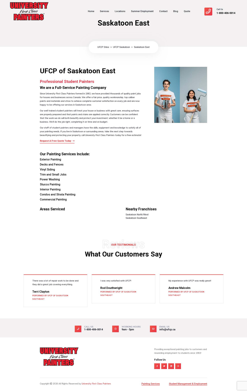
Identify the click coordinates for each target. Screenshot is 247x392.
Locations (120, 11)
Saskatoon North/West (137, 214)
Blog (175, 11)
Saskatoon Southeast (136, 218)
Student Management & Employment (188, 383)
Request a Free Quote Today (56, 141)
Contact (163, 11)
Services (104, 11)
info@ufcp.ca (167, 329)
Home (91, 11)
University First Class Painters (96, 383)
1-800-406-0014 (226, 12)
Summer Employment (142, 11)
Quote (187, 11)
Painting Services (151, 383)
